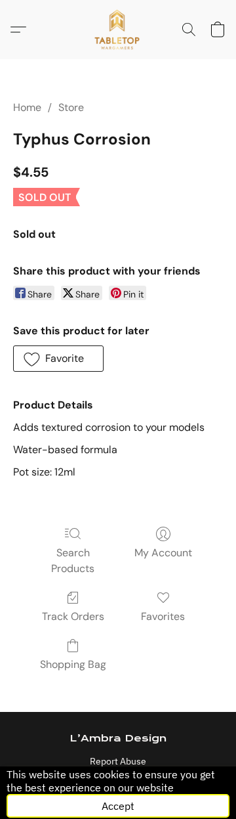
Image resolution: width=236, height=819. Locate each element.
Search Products (72, 560)
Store (71, 107)
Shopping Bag (73, 664)
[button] (118, 29)
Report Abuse (118, 761)
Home (27, 107)
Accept (118, 805)
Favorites (163, 616)
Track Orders (73, 616)
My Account (163, 553)
